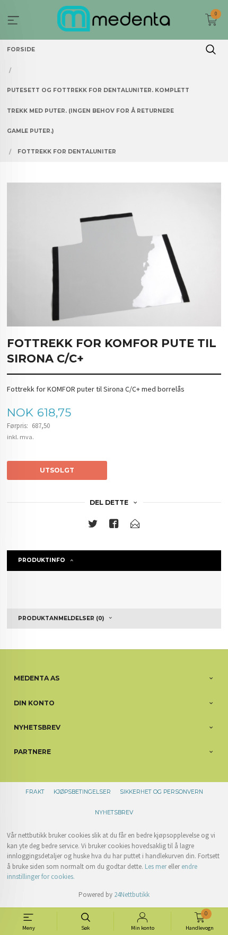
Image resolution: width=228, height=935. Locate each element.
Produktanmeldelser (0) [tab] (61, 618)
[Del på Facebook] (114, 525)
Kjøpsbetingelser (82, 791)
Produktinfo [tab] (41, 560)
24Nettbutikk (132, 894)
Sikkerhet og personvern (161, 791)
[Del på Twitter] (92, 525)
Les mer (155, 866)
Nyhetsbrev (114, 812)
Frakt (35, 791)
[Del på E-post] (135, 525)
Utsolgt (57, 470)
